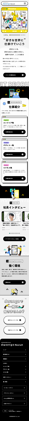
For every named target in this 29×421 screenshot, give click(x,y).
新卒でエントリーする (13, 320)
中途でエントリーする (13, 330)
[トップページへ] (8, 3)
